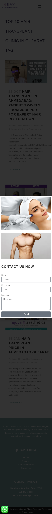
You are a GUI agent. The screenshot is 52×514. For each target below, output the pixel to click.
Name (4, 275)
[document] (26, 257)
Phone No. (6, 285)
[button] (48, 199)
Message (5, 295)
